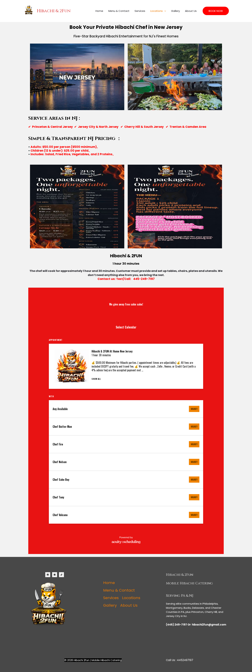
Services (140, 11)
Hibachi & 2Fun (54, 11)
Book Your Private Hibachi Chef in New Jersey (126, 27)
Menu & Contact (118, 11)
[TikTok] (61, 574)
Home (99, 11)
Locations (156, 11)
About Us (191, 11)
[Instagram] (54, 574)
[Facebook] (47, 574)
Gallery (175, 11)
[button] (164, 11)
